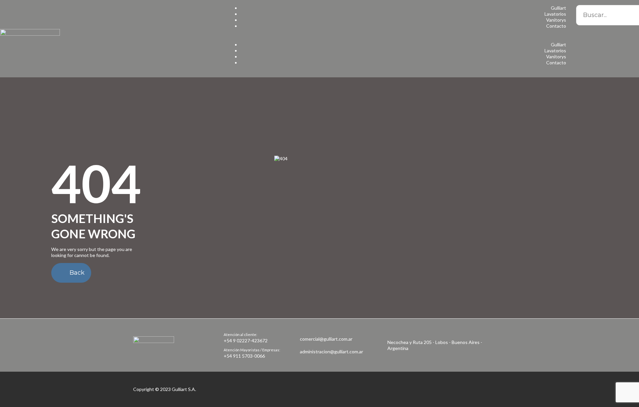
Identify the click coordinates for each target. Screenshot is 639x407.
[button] (396, 39)
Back (76, 272)
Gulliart (558, 8)
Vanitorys (556, 20)
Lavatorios (555, 14)
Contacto (556, 26)
